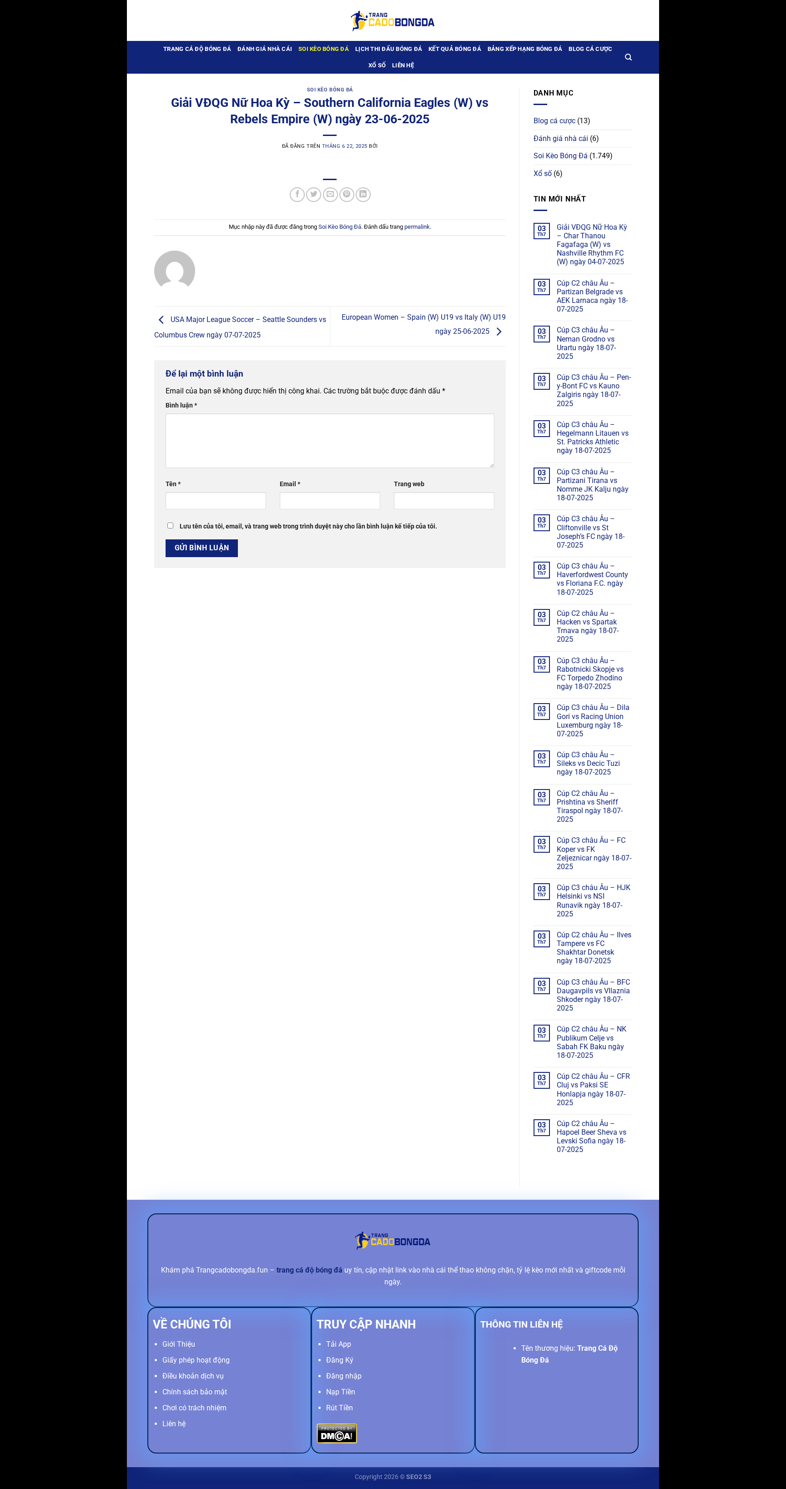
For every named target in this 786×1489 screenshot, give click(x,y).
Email (290, 484)
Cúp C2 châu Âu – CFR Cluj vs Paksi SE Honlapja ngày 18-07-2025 (593, 1089)
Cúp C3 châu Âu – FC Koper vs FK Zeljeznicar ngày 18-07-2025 (594, 853)
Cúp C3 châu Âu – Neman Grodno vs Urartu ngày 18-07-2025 (586, 343)
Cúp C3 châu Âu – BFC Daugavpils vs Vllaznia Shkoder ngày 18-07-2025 (593, 995)
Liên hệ (403, 65)
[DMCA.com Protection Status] (337, 1433)
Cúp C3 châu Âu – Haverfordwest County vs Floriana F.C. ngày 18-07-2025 (592, 579)
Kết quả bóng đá (454, 48)
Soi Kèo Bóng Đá (323, 48)
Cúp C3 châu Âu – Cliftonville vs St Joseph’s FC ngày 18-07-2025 (591, 531)
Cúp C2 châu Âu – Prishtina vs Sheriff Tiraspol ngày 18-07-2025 (590, 806)
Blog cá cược (590, 48)
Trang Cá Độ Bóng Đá (197, 48)
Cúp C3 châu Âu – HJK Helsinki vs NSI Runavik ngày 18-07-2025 (593, 900)
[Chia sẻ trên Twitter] (313, 194)
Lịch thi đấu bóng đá (388, 48)
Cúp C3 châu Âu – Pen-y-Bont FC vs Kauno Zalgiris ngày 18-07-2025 (594, 390)
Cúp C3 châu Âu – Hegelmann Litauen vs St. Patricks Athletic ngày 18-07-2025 (593, 437)
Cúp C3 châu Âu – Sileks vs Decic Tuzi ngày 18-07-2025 (588, 763)
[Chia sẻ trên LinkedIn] (363, 194)
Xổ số (377, 65)
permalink (417, 226)
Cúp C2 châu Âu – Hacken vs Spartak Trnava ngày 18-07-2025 (588, 626)
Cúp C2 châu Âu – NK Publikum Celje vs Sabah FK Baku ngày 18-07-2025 (591, 1042)
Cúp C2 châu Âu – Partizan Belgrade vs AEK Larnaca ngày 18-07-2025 (592, 296)
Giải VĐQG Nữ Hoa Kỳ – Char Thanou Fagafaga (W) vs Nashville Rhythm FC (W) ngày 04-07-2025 (592, 245)
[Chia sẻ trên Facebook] (297, 194)
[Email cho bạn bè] (330, 194)
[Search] (628, 57)
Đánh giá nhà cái (264, 48)
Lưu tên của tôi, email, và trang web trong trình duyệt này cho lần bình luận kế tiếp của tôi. (308, 526)
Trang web (409, 484)
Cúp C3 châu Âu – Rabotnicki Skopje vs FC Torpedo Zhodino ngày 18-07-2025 (590, 673)
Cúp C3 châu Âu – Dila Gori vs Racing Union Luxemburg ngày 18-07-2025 (593, 720)
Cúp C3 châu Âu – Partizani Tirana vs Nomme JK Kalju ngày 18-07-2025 (593, 485)
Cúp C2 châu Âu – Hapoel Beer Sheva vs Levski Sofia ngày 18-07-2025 (591, 1136)
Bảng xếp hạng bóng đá (525, 48)
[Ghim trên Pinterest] (346, 194)
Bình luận (181, 405)
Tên (173, 484)
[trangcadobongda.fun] (393, 20)
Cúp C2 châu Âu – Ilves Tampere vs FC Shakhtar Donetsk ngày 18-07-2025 (594, 948)
